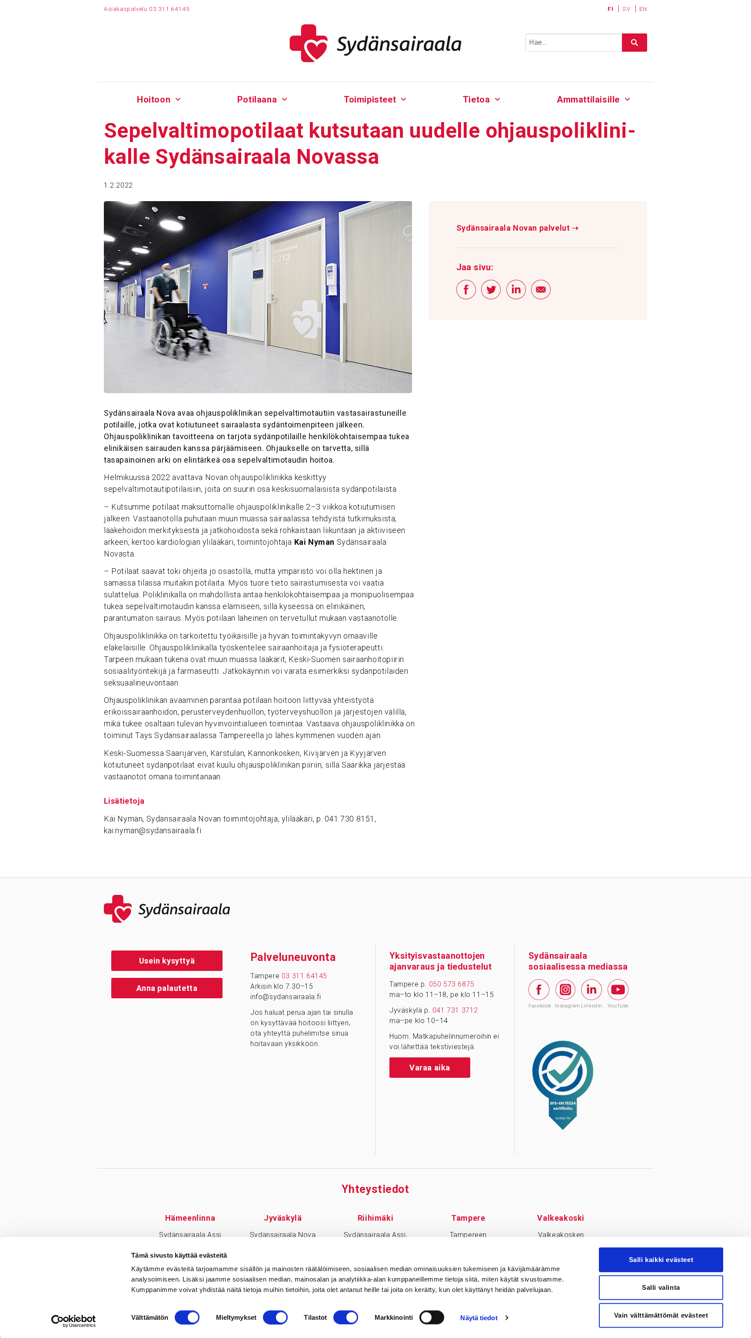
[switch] (275, 1317)
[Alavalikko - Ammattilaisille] (627, 98)
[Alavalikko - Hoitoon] (178, 98)
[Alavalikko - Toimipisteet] (403, 98)
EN (643, 8)
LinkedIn (591, 1006)
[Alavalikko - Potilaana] (284, 98)
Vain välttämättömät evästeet (661, 1315)
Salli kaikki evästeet (661, 1259)
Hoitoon (153, 99)
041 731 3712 (455, 1010)
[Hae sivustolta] (634, 42)
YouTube (618, 1006)
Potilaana (257, 99)
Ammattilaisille (588, 99)
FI (611, 8)
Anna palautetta (167, 988)
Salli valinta (661, 1287)
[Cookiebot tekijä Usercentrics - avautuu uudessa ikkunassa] (74, 1321)
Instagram (565, 1006)
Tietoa (476, 99)
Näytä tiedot (478, 1317)
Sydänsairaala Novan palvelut (517, 228)
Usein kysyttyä (167, 960)
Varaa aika (429, 1067)
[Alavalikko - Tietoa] (497, 98)
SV (627, 8)
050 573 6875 (452, 984)
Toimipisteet (370, 99)
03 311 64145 (169, 8)
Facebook (538, 1006)
